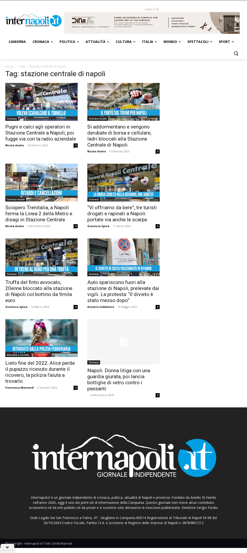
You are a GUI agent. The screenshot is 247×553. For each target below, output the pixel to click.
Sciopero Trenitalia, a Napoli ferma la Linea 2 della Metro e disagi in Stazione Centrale (38, 214)
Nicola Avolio (14, 145)
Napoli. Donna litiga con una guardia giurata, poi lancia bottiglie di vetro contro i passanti (118, 379)
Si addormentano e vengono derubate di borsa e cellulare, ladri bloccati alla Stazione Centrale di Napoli (119, 136)
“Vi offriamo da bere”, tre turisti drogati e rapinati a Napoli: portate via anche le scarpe (122, 214)
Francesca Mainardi (19, 387)
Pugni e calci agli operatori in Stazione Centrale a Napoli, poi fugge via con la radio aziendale (40, 133)
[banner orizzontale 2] (152, 23)
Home (9, 66)
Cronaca (12, 118)
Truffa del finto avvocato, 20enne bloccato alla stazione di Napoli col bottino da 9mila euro (38, 291)
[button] (236, 53)
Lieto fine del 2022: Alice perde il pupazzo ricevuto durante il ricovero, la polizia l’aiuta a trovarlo (40, 372)
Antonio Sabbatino (100, 307)
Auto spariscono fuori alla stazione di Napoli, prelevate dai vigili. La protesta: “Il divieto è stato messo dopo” (123, 291)
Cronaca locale (98, 118)
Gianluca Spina (98, 226)
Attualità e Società (18, 355)
